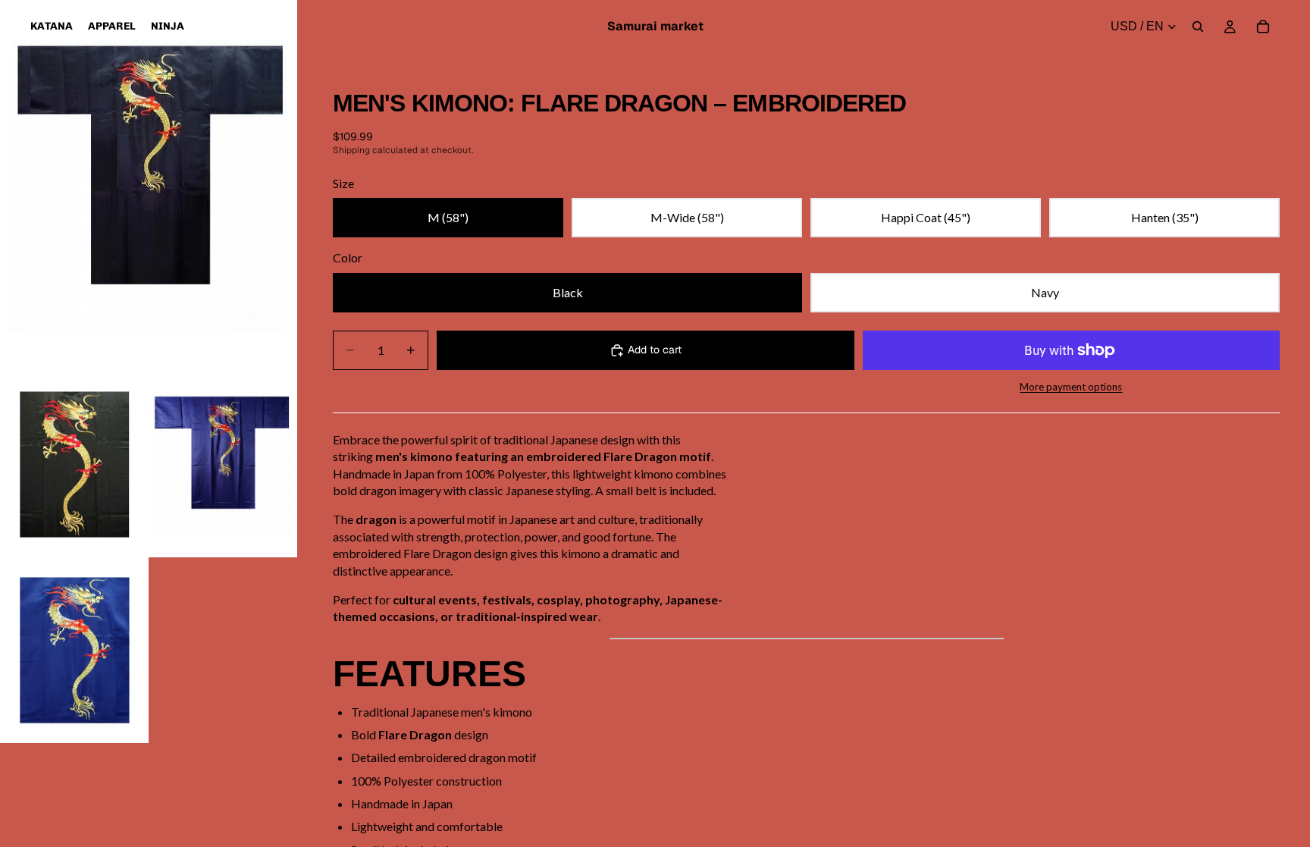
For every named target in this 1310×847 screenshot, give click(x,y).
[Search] (1197, 26)
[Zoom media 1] (148, 186)
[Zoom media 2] (74, 464)
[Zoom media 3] (223, 464)
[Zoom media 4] (74, 650)
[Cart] (1263, 26)
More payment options (1071, 387)
